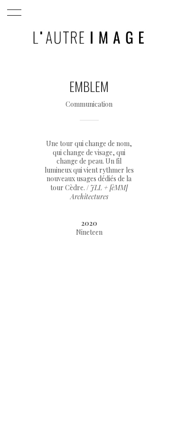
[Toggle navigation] (12, 12)
